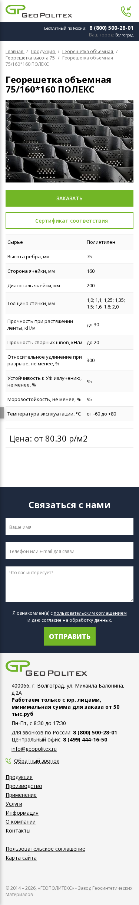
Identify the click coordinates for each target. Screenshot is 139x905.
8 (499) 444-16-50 (85, 739)
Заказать (69, 198)
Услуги (14, 803)
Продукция (19, 776)
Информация (22, 812)
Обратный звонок (36, 761)
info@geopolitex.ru (34, 748)
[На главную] (39, 11)
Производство (24, 785)
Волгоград (124, 35)
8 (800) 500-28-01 (111, 27)
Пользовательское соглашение (45, 848)
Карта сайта (21, 857)
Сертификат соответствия (71, 220)
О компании (21, 821)
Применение (21, 794)
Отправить (69, 636)
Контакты (18, 830)
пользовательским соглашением (90, 613)
